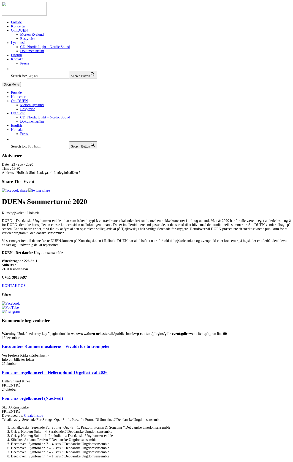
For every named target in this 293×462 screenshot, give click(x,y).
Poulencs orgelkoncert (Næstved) (32, 398)
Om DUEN (19, 30)
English (16, 55)
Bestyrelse (27, 38)
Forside (16, 22)
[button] (13, 69)
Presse (24, 63)
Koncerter (18, 26)
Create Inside (33, 415)
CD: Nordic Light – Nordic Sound (45, 47)
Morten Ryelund (32, 34)
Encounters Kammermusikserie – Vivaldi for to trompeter (56, 346)
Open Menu (11, 84)
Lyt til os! (18, 43)
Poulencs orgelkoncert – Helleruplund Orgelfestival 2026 (55, 372)
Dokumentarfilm (32, 51)
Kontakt (17, 59)
